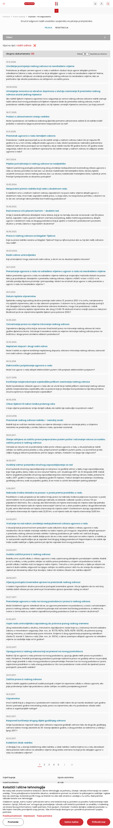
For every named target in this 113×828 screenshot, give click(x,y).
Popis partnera (44, 815)
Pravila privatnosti (12, 815)
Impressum (29, 815)
